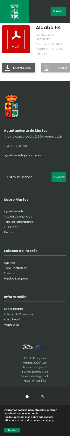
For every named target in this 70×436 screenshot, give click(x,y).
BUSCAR (59, 177)
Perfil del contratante (19, 222)
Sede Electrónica (15, 268)
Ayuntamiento (14, 211)
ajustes (49, 420)
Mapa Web (11, 325)
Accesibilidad (13, 309)
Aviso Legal (12, 319)
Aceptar (12, 430)
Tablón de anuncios (18, 216)
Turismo (9, 273)
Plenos (8, 232)
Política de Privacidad (19, 314)
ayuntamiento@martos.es (22, 155)
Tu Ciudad (11, 227)
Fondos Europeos (16, 278)
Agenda (9, 263)
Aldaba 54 (48, 27)
